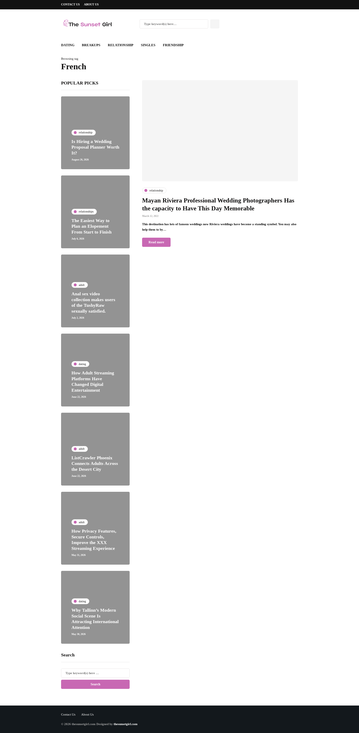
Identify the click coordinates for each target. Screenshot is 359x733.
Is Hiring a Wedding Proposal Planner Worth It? (95, 147)
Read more (156, 242)
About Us (91, 4)
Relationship (120, 45)
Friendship (173, 45)
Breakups (91, 45)
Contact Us (70, 4)
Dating (67, 45)
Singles (148, 45)
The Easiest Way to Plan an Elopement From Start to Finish (91, 226)
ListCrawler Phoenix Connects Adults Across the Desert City (94, 463)
